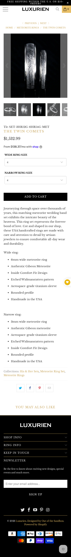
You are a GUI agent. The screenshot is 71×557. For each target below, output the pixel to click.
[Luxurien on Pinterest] (41, 510)
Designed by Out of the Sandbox (45, 521)
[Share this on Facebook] (30, 388)
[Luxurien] (35, 9)
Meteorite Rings (14, 375)
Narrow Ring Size (18, 172)
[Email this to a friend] (49, 388)
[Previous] (7, 66)
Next (43, 23)
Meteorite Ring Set (52, 371)
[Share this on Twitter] (20, 388)
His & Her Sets (29, 371)
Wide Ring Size (16, 154)
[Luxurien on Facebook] (29, 510)
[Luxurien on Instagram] (48, 510)
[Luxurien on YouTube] (35, 510)
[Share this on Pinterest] (40, 388)
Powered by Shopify (35, 524)
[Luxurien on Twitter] (22, 510)
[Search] (57, 9)
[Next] (64, 66)
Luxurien (21, 521)
